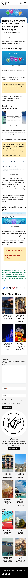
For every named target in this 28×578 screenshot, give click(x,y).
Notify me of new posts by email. (12, 403)
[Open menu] (25, 3)
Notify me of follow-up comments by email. (15, 400)
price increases (6, 132)
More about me (13, 448)
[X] (6, 574)
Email (4, 395)
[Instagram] (9, 574)
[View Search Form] (21, 3)
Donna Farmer (7, 32)
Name (5, 388)
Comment (5, 364)
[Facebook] (3, 574)
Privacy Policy (21, 570)
